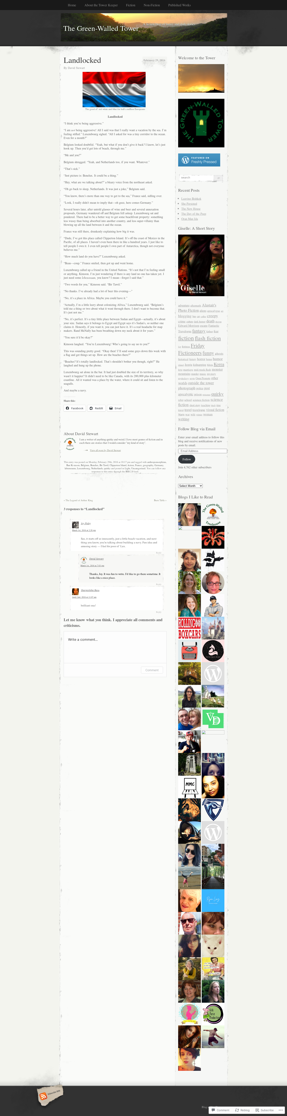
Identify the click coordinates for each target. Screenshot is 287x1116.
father (209, 331)
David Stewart (76, 68)
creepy (212, 315)
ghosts (219, 353)
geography (148, 465)
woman (208, 414)
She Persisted (189, 204)
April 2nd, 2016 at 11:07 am (84, 597)
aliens (203, 311)
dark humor (199, 321)
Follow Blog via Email (196, 429)
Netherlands (97, 468)
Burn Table (160, 500)
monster (217, 369)
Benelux (94, 465)
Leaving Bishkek (191, 199)
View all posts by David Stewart (105, 450)
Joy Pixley (86, 523)
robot (180, 399)
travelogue (198, 410)
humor (218, 358)
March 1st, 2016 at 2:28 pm (84, 530)
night (192, 378)
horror (201, 359)
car (198, 316)
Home (72, 5)
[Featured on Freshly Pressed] (199, 165)
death (210, 321)
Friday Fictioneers (191, 349)
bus (194, 316)
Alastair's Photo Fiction (197, 307)
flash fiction (208, 338)
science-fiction (201, 400)
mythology (183, 378)
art (222, 310)
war (187, 414)
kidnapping (199, 365)
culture (189, 321)
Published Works (179, 5)
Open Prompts (203, 378)
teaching (205, 405)
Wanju (181, 414)
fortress (186, 346)
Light (127, 468)
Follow (187, 459)
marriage (188, 369)
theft (213, 405)
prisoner (207, 394)
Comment (152, 670)
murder (195, 374)
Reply (158, 552)
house (209, 359)
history (192, 359)
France (138, 465)
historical (183, 359)
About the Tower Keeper (101, 5)
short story (195, 405)
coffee (203, 316)
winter (199, 414)
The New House (190, 209)
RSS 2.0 (129, 471)
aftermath (195, 305)
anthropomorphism (156, 462)
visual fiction (215, 409)
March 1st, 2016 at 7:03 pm (92, 565)
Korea (219, 364)
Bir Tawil (104, 465)
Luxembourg (83, 468)
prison (198, 394)
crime (182, 321)
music (203, 374)
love (180, 369)
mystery (211, 374)
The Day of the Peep (193, 214)
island (181, 364)
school (188, 400)
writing (183, 418)
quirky (107, 468)
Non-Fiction (152, 5)
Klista (210, 364)
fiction (131, 465)
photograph (186, 387)
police (199, 388)
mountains (184, 374)
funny (208, 352)
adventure (184, 305)
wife (193, 414)
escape (204, 326)
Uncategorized (138, 468)
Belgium (85, 465)
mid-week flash (202, 369)
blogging (185, 315)
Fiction (130, 5)
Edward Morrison (188, 326)
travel (188, 409)
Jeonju (188, 365)
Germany (158, 465)
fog (179, 346)
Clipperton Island (118, 465)
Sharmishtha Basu (90, 590)
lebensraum (70, 468)
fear (216, 331)
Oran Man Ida (189, 219)
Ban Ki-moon (73, 465)
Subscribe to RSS (49, 1096)
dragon (218, 321)
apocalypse (213, 311)
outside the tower (201, 382)
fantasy (198, 331)
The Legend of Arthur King (78, 500)
